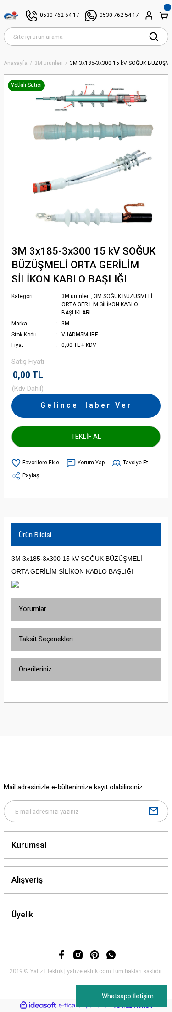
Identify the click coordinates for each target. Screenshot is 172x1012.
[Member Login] (149, 15)
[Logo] (11, 15)
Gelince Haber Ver (86, 405)
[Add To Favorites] (35, 463)
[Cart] (163, 15)
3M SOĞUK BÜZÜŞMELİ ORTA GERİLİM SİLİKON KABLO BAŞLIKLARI (106, 304)
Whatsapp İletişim (128, 996)
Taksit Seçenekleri (46, 639)
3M (65, 323)
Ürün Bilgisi (35, 535)
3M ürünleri (75, 296)
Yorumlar (32, 609)
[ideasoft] (38, 1005)
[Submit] (153, 811)
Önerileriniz (35, 669)
